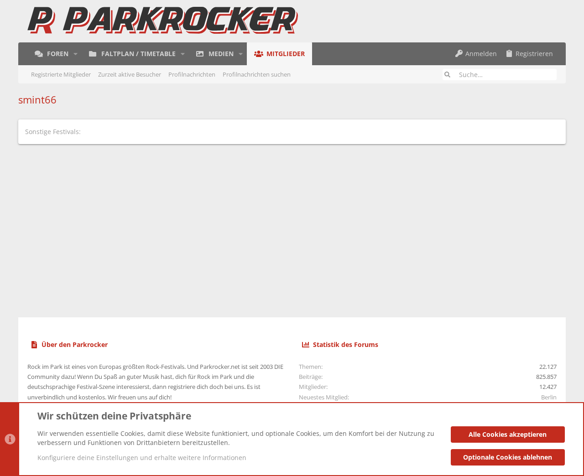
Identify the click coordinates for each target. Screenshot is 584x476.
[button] (75, 53)
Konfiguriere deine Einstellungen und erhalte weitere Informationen (141, 457)
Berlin (549, 397)
